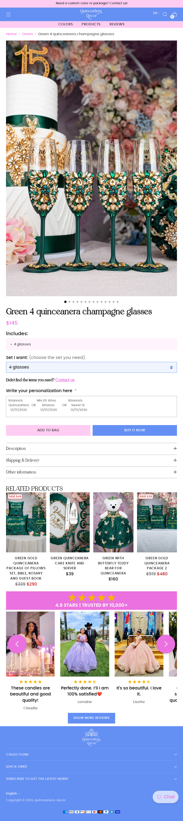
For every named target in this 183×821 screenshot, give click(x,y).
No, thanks (135, 446)
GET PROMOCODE (135, 433)
